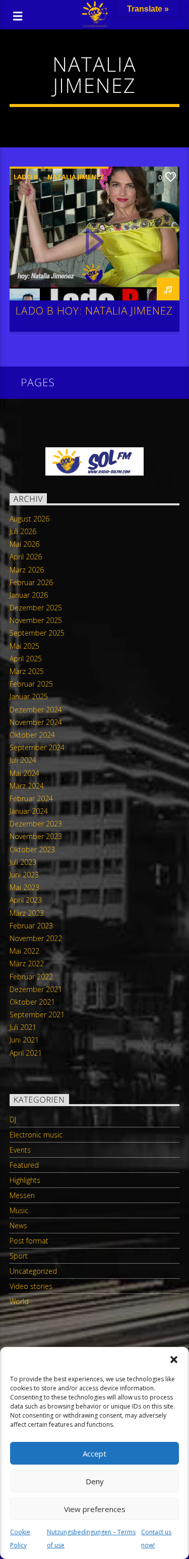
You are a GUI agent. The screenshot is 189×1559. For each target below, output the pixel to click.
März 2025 (27, 671)
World (19, 1301)
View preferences (94, 1509)
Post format (29, 1240)
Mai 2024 (24, 773)
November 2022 (36, 938)
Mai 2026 (24, 544)
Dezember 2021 (36, 989)
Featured (24, 1165)
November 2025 (36, 620)
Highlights (25, 1180)
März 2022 (27, 963)
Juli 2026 (23, 531)
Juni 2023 (24, 874)
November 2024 (36, 722)
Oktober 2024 (32, 735)
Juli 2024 (23, 760)
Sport (19, 1256)
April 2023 (26, 900)
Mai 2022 (24, 951)
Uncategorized (33, 1271)
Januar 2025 (29, 696)
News (18, 1225)
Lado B (26, 176)
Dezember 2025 (36, 607)
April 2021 (26, 1053)
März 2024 (27, 786)
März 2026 (27, 570)
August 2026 (29, 519)
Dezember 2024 (36, 709)
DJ (13, 1119)
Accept (94, 1453)
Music (19, 1210)
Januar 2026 (29, 595)
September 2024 (37, 747)
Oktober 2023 (32, 849)
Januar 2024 (29, 811)
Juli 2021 (23, 1027)
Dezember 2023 (36, 823)
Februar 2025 (31, 684)
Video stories (31, 1286)
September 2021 (37, 1014)
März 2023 (27, 913)
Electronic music (36, 1134)
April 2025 (26, 658)
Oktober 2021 (32, 1002)
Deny (95, 1481)
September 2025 (37, 633)
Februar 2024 (31, 798)
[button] (174, 1360)
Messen (22, 1195)
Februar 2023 (31, 925)
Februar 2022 (31, 976)
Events (20, 1150)
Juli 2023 (23, 862)
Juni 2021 (24, 1040)
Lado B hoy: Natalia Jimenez (94, 310)
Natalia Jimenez (75, 176)
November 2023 (36, 836)
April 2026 (26, 556)
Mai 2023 (24, 887)
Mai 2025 (24, 646)
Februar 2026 (31, 582)
